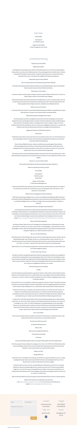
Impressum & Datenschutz (14, 427)
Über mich (60, 4)
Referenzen (53, 4)
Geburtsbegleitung (43, 4)
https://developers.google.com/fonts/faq (30, 382)
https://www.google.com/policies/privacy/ (40, 384)
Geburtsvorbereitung (20, 4)
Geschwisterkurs (32, 4)
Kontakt (67, 4)
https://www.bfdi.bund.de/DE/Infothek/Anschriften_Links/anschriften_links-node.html (40, 218)
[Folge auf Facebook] (46, 417)
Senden (33, 418)
